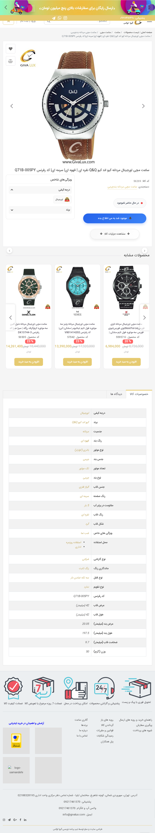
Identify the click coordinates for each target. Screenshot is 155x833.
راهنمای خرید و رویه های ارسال (135, 720)
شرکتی (85, 559)
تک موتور (84, 468)
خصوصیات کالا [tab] (139, 394)
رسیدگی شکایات (105, 736)
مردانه (86, 431)
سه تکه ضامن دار (80, 578)
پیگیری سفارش (144, 725)
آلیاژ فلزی (84, 487)
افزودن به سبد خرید (126, 362)
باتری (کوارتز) (82, 450)
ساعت (117, 32)
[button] (149, 7)
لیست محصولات (131, 32)
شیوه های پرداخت (142, 730)
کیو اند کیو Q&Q (80, 422)
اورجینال (84, 413)
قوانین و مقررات (104, 730)
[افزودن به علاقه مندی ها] (10, 48)
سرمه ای (84, 496)
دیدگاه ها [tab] (116, 394)
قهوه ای (85, 441)
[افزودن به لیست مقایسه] (10, 61)
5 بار (86, 505)
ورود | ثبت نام (28, 21)
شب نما (85, 533)
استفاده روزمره (73, 542)
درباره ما (83, 730)
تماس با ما (82, 736)
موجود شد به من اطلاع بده (113, 218)
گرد (87, 524)
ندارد (86, 587)
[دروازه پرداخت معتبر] (16, 741)
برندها (84, 725)
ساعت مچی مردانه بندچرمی (122, 187)
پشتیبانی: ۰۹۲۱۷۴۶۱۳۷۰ (132, 18)
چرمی (86, 459)
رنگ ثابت (84, 568)
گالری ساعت (81, 720)
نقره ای (85, 515)
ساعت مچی (105, 32)
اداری (78, 547)
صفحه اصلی (146, 32)
